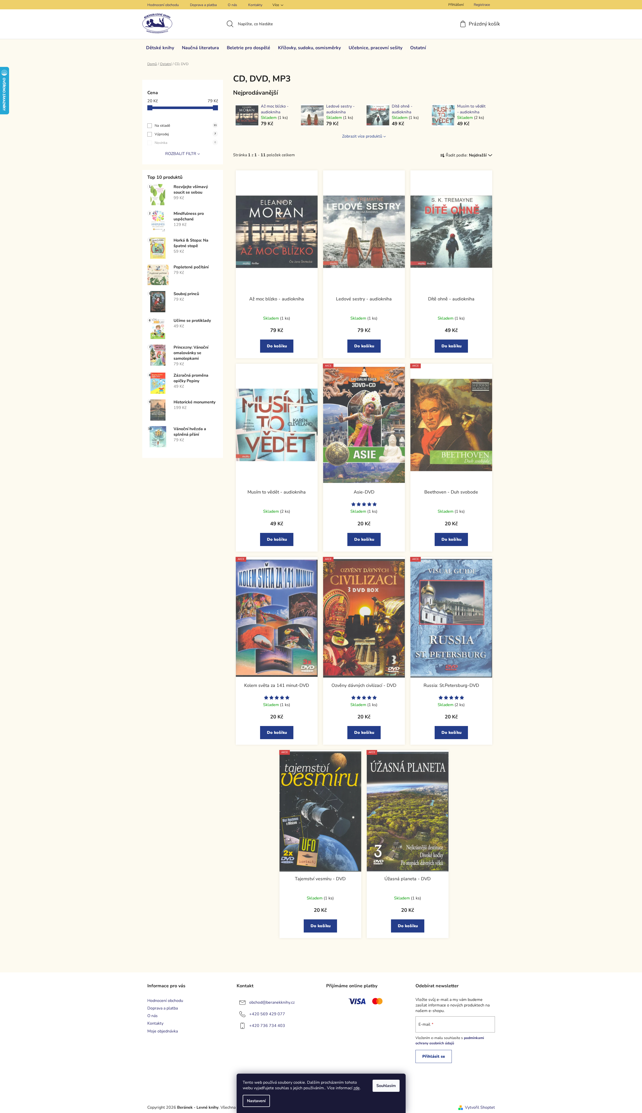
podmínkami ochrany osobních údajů (449, 1040)
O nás (232, 5)
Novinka (185, 142)
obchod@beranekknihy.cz (272, 1002)
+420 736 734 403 (267, 1025)
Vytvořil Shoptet (480, 1107)
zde (356, 1088)
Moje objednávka (162, 1031)
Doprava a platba (203, 5)
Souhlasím (386, 1086)
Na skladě (186, 125)
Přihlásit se (433, 1056)
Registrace (482, 4)
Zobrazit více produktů (362, 136)
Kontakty (255, 5)
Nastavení (256, 1101)
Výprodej (185, 134)
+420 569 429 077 (267, 1014)
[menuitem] (160, 47)
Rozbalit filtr (180, 154)
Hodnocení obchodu (163, 5)
